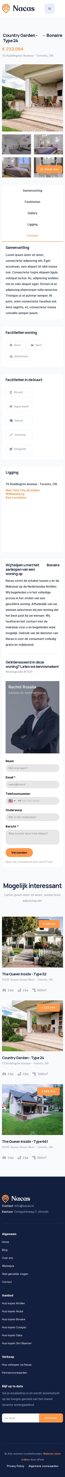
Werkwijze (8, 1265)
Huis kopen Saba (12, 1335)
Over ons (7, 1257)
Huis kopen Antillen (13, 1303)
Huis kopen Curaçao (14, 1327)
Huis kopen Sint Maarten (17, 1343)
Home (5, 1241)
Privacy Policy (15, 1466)
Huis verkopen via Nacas (17, 1364)
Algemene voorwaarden (43, 1466)
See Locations (16, 497)
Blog (4, 1249)
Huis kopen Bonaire (13, 1319)
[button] (50, 9)
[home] (18, 8)
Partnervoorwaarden (14, 1372)
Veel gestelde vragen (15, 1273)
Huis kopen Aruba (12, 1311)
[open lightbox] (16, 144)
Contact (7, 1281)
